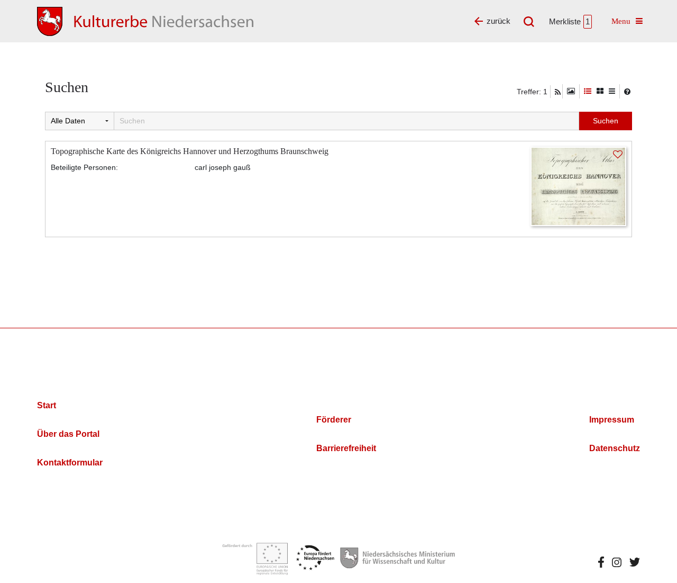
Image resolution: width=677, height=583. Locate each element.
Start (46, 405)
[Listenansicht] (612, 91)
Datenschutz (614, 448)
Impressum (611, 419)
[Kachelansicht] (600, 91)
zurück (498, 20)
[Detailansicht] (587, 91)
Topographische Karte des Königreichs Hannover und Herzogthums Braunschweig (189, 151)
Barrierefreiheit (346, 448)
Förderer (333, 419)
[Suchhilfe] (627, 92)
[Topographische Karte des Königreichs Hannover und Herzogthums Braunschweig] (578, 185)
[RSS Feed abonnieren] (557, 92)
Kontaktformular (70, 462)
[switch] (571, 91)
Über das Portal (68, 433)
